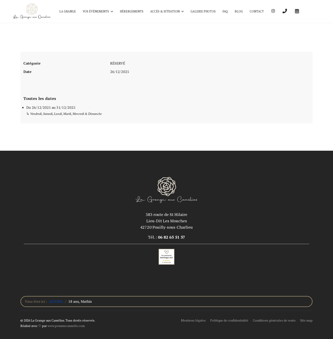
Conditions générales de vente (274, 320)
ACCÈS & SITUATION (165, 11)
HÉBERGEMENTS (131, 11)
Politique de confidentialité (229, 320)
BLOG (239, 11)
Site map (306, 320)
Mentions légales (193, 320)
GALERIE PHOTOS (203, 11)
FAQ (225, 11)
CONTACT (257, 11)
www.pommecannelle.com (66, 326)
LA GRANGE (67, 11)
